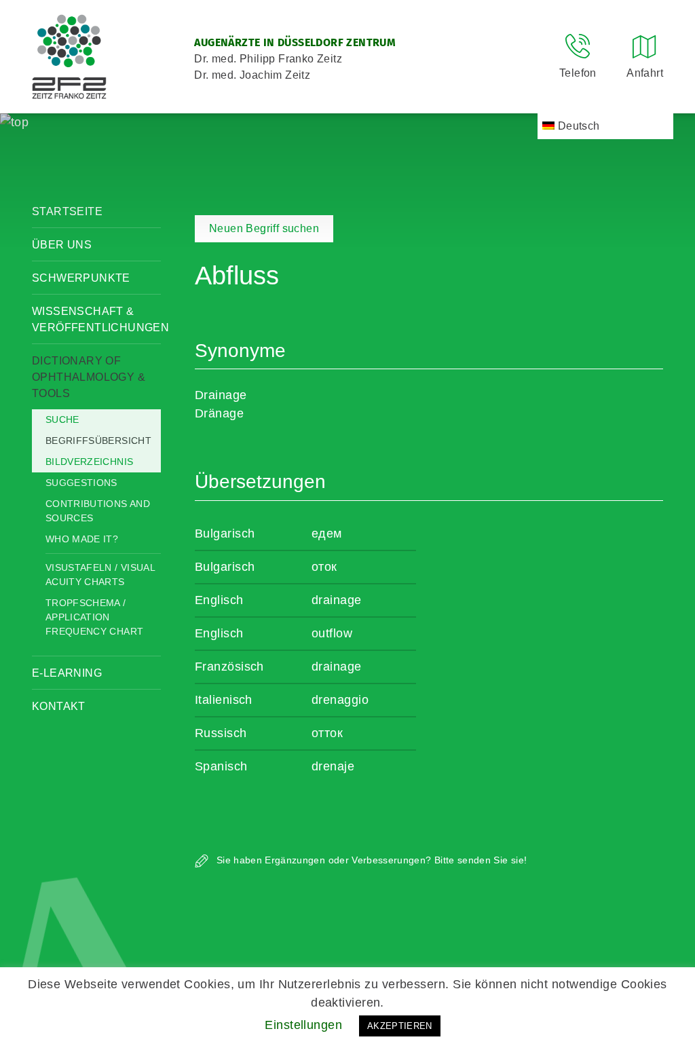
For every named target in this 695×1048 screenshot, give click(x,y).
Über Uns (62, 244)
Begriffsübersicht (98, 440)
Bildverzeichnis (89, 461)
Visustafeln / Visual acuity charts (100, 574)
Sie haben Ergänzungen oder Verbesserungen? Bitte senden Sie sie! (370, 860)
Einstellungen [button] (303, 1025)
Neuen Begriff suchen (264, 228)
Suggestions (81, 482)
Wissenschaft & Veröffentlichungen (96, 319)
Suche (62, 419)
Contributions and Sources (97, 510)
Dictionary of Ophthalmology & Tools (88, 377)
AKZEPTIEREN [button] (399, 1026)
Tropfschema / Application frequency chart (94, 617)
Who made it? (81, 539)
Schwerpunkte (81, 278)
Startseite (67, 211)
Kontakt (59, 706)
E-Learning (67, 673)
